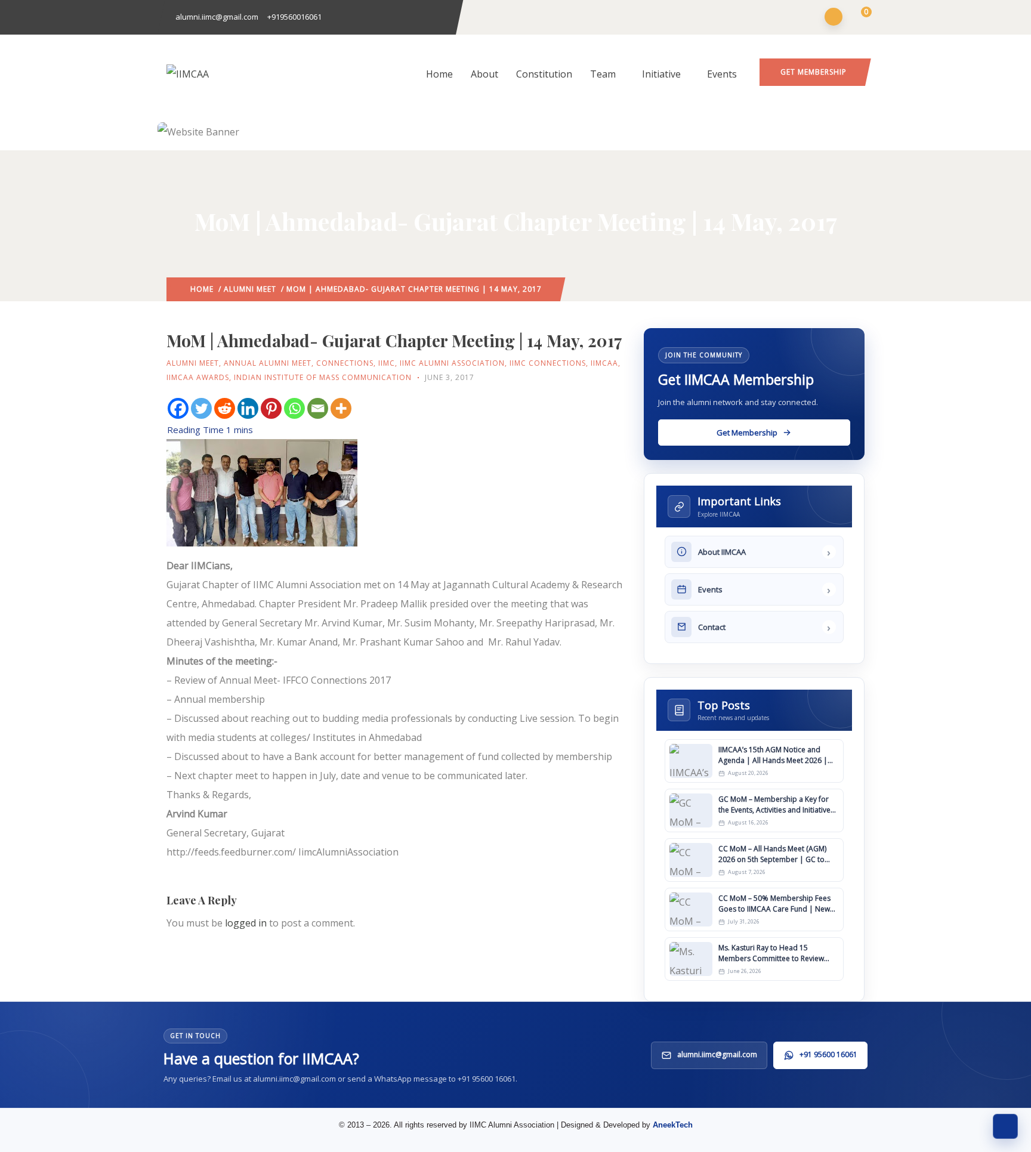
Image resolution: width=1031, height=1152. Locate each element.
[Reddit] (224, 408)
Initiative (661, 74)
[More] (341, 408)
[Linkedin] (247, 408)
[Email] (317, 408)
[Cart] (859, 18)
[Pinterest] (271, 408)
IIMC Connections (548, 363)
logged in (246, 922)
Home (439, 74)
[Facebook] (178, 408)
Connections (344, 363)
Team (603, 74)
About (484, 74)
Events (722, 74)
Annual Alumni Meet (267, 363)
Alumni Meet (250, 289)
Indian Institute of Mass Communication (323, 377)
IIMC (386, 363)
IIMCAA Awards (197, 377)
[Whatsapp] (294, 408)
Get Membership (813, 72)
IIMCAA (604, 363)
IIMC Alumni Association (452, 363)
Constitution (544, 74)
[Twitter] (201, 408)
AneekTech (673, 1124)
